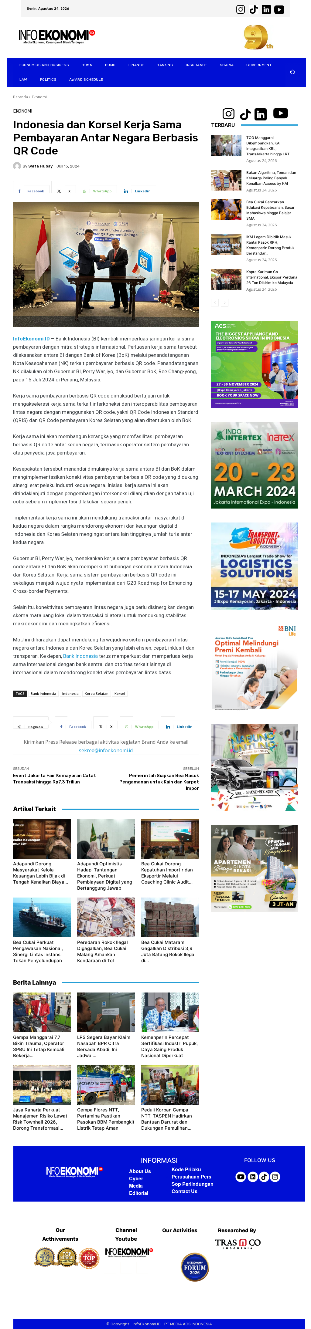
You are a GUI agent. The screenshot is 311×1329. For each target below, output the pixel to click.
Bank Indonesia (80, 656)
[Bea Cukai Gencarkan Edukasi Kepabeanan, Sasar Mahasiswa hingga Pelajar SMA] (226, 209)
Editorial (138, 1192)
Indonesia (70, 693)
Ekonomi (39, 97)
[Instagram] (126, 1267)
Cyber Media (136, 1182)
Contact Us (184, 1191)
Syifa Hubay (40, 166)
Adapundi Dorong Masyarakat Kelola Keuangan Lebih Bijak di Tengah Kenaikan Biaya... (40, 873)
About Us (140, 1171)
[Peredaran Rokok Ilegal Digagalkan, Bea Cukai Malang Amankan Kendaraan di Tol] (106, 917)
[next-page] (224, 302)
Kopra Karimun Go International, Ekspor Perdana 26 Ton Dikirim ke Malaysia (271, 277)
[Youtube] (142, 1267)
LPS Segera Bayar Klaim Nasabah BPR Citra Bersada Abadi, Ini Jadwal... (103, 1046)
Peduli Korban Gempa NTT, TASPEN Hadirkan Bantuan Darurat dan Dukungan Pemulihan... (166, 1119)
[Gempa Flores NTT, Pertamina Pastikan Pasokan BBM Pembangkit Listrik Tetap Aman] (106, 1085)
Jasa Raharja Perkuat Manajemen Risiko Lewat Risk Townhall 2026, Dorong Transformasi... (40, 1119)
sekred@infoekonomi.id (106, 750)
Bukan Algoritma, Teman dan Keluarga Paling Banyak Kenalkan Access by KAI (271, 178)
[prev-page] (215, 302)
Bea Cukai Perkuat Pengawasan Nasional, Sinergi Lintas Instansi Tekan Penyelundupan (38, 951)
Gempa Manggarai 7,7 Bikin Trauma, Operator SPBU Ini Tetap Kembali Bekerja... (38, 1046)
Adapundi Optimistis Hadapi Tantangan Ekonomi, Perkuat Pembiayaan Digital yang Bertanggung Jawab (104, 876)
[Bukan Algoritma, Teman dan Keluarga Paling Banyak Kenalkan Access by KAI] (226, 180)
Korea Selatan (96, 693)
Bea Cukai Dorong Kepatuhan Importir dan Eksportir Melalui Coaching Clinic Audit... (167, 873)
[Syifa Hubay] (18, 166)
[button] (292, 72)
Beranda (20, 97)
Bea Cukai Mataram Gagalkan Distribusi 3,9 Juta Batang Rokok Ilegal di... (168, 951)
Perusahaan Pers (191, 1176)
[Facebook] (110, 1267)
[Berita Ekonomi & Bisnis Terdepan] (74, 1172)
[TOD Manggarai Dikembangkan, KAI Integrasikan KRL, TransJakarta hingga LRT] (226, 145)
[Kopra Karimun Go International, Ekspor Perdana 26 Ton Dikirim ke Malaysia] (226, 279)
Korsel (119, 693)
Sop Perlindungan (193, 1183)
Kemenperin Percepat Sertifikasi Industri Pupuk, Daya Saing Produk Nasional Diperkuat (169, 1046)
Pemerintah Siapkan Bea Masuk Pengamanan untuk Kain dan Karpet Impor (159, 782)
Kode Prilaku (186, 1169)
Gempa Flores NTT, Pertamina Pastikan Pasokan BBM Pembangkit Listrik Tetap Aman (106, 1119)
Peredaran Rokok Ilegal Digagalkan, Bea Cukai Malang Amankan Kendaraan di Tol (102, 951)
